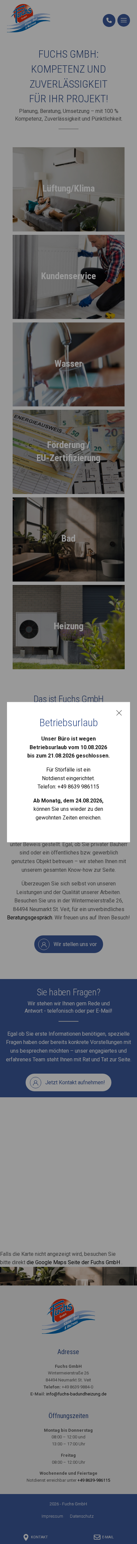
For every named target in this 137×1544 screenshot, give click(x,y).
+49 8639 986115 (78, 787)
